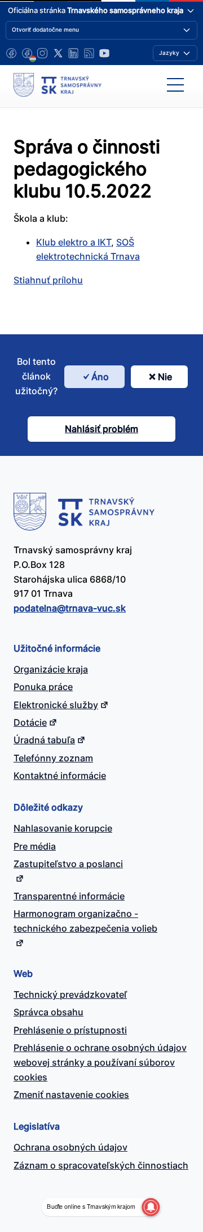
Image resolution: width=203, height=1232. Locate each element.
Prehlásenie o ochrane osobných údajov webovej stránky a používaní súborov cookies (100, 1062)
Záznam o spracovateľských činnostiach (101, 1165)
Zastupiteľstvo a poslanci (68, 863)
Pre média (35, 846)
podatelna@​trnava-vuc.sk (70, 608)
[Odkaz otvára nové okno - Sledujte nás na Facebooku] (11, 53)
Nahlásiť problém (101, 428)
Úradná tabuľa (44, 740)
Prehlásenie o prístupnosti (70, 1030)
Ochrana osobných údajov (70, 1147)
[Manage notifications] (151, 1207)
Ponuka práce (43, 686)
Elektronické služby (56, 704)
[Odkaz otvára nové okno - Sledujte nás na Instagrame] (42, 53)
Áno (100, 376)
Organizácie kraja (51, 669)
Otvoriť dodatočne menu (45, 29)
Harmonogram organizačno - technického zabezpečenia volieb (85, 921)
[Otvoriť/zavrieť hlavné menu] (175, 85)
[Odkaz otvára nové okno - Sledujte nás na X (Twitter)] (58, 53)
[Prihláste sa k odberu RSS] (89, 53)
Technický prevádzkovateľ (70, 994)
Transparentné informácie (69, 896)
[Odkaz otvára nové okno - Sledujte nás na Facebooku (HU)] (27, 53)
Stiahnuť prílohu (48, 280)
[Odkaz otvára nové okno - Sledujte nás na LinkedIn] (73, 53)
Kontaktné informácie (60, 775)
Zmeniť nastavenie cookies (71, 1094)
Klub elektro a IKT (73, 242)
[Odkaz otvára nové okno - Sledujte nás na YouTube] (104, 53)
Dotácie (30, 722)
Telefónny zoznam (53, 758)
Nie (165, 376)
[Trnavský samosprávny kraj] (58, 85)
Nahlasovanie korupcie (63, 828)
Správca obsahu (48, 1012)
